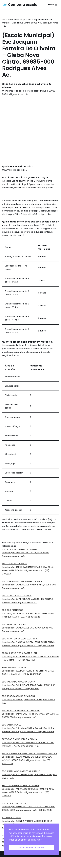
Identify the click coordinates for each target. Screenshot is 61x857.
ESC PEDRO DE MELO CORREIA (16, 595)
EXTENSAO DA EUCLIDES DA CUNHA (19, 739)
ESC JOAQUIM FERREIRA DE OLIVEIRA (19, 549)
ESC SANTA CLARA (11, 724)
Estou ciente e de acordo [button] (31, 847)
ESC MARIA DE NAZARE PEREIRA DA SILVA (22, 581)
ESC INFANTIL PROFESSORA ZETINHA (19, 638)
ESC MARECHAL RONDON (14, 563)
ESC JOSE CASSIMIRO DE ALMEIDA (18, 696)
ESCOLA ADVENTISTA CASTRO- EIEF (19, 653)
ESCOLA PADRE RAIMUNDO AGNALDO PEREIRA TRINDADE (29, 753)
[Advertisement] (30, 130)
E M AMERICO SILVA (11, 817)
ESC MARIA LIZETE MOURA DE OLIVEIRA (20, 785)
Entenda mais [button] (35, 840)
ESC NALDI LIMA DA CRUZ (14, 624)
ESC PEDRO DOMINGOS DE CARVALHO (21, 710)
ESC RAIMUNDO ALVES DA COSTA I (19, 681)
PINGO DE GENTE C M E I (14, 667)
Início (4, 19)
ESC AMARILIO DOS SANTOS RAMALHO (21, 771)
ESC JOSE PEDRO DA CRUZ (15, 803)
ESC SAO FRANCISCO (13, 610)
